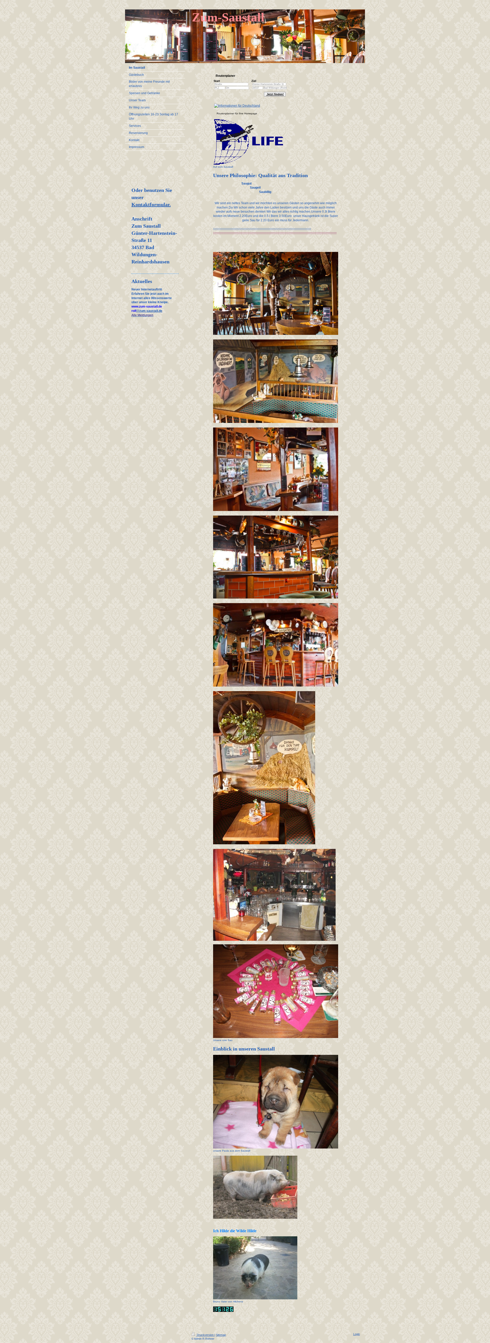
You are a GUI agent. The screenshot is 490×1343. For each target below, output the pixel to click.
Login (356, 1334)
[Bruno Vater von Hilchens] (255, 1267)
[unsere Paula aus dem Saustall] (275, 1102)
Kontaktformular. (151, 204)
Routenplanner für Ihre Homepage (237, 113)
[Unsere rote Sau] (275, 991)
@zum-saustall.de (149, 311)
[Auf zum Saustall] (248, 142)
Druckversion (205, 1334)
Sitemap (221, 1334)
